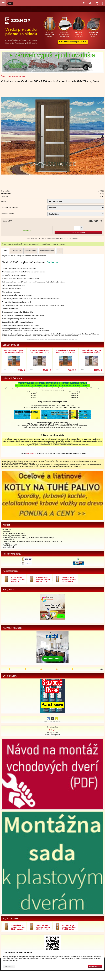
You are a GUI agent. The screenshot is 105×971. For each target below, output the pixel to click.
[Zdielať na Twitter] (52, 718)
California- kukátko (7, 214)
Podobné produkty (47, 251)
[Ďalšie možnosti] (102, 3)
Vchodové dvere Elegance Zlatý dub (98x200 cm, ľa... (69, 579)
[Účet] (84, 3)
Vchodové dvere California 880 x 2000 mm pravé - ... (91, 351)
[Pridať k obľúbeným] (56, 718)
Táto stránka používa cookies (17, 953)
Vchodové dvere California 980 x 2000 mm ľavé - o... (14, 351)
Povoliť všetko (95, 966)
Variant (3, 201)
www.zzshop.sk (31, 453)
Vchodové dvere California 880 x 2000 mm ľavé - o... (65, 351)
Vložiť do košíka (78, 233)
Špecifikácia (16, 251)
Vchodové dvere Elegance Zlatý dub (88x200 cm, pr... (43, 579)
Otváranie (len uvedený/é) (10, 207)
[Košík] (96, 3)
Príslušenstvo (30, 251)
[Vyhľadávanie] (90, 3)
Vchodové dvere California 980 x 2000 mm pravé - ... (39, 351)
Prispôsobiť (9, 966)
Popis (5, 251)
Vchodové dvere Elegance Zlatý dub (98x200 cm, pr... (17, 579)
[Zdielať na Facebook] (48, 718)
